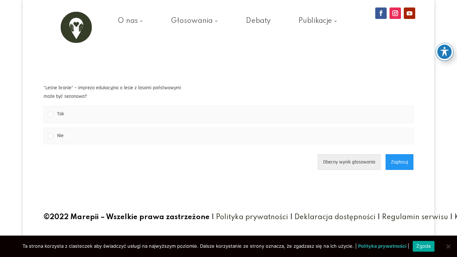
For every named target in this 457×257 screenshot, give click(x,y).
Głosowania (191, 22)
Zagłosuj (399, 162)
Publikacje (315, 22)
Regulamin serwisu (415, 217)
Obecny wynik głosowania (349, 162)
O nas (127, 22)
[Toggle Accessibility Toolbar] (444, 51)
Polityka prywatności (252, 217)
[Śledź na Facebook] (381, 13)
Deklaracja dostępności (335, 217)
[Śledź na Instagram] (395, 13)
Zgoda (423, 246)
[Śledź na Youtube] (409, 13)
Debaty (258, 22)
